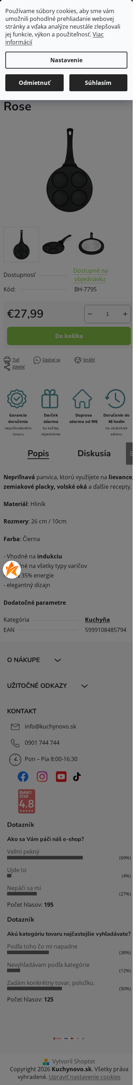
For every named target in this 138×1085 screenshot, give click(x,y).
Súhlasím (98, 83)
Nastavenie (66, 60)
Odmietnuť (34, 83)
